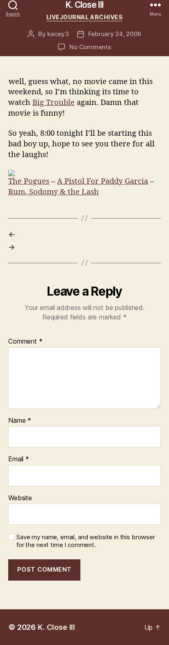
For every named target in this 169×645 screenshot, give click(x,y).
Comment (25, 341)
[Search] (13, 4)
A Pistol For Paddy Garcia (102, 181)
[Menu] (155, 4)
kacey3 (58, 34)
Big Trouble (53, 102)
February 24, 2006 (115, 34)
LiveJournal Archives (84, 17)
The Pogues (28, 181)
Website (20, 498)
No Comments (90, 47)
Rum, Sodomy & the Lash (53, 192)
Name (19, 420)
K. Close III (84, 4)
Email (18, 459)
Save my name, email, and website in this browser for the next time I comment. (85, 541)
